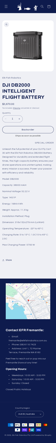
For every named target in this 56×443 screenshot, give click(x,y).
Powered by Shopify (42, 435)
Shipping (16, 108)
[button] (6, 6)
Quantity (6, 113)
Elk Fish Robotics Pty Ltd (22, 435)
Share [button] (9, 260)
